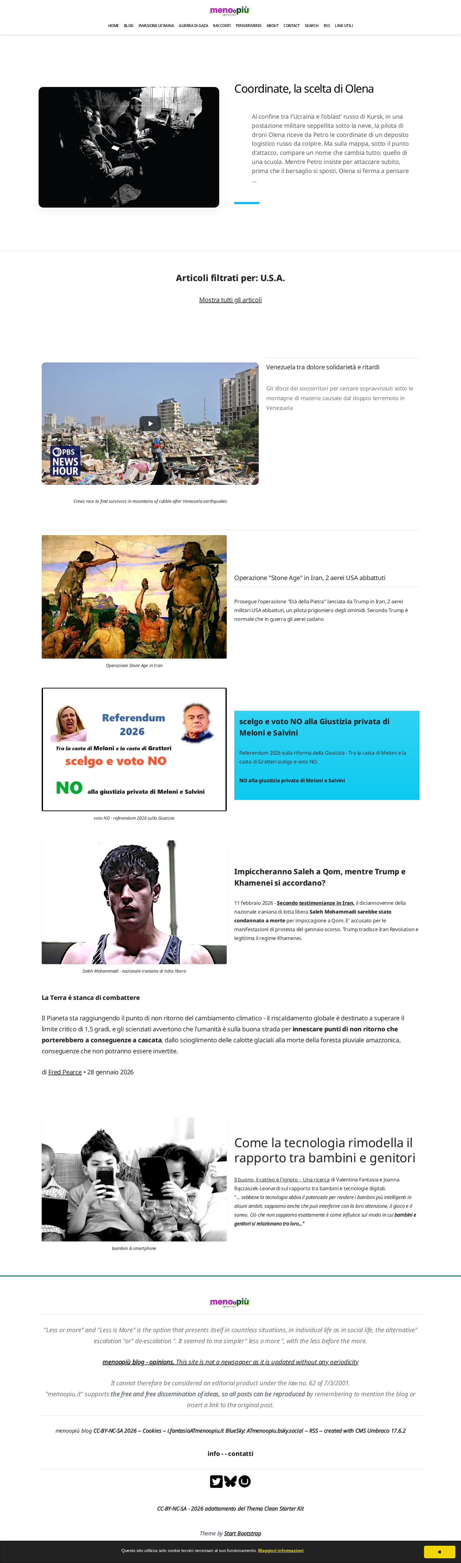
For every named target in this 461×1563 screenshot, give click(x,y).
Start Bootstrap (242, 1533)
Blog (129, 25)
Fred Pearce (65, 1072)
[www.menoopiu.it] (244, 1481)
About (273, 25)
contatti (240, 1453)
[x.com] (217, 1481)
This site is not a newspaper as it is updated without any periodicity (230, 1362)
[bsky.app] (231, 1481)
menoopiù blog (99, 1430)
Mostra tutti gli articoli (230, 300)
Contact (291, 25)
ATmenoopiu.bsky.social (275, 1430)
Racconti (222, 25)
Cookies (152, 1430)
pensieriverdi (249, 25)
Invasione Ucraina (156, 25)
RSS (327, 25)
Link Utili (344, 25)
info (214, 1453)
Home (113, 25)
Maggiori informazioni (281, 1550)
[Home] (230, 11)
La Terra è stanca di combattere (91, 997)
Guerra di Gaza (193, 25)
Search (312, 25)
